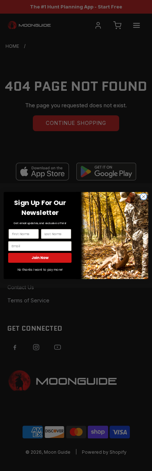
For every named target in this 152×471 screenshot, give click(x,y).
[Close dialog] (143, 196)
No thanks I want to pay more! (40, 270)
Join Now (40, 257)
